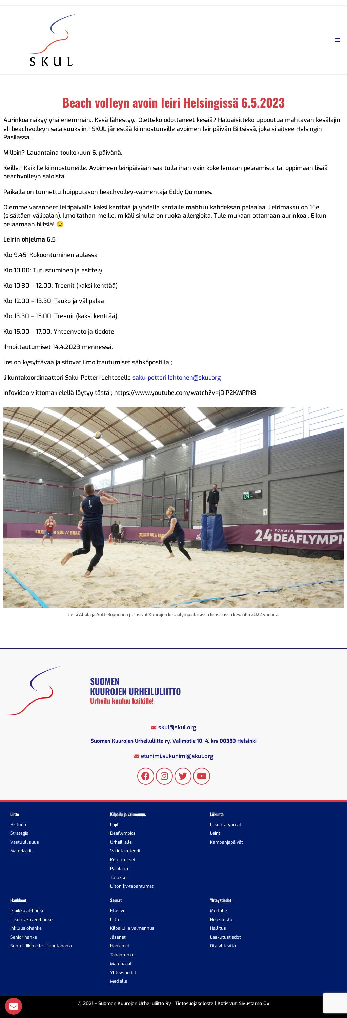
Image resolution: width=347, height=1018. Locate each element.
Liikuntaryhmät (225, 824)
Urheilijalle (121, 842)
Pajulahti (119, 868)
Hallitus (218, 928)
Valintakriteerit (125, 851)
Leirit (215, 833)
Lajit (114, 824)
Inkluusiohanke (26, 928)
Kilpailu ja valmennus (132, 928)
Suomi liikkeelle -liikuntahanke (41, 946)
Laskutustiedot (225, 937)
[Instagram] (164, 776)
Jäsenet (118, 937)
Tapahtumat (122, 955)
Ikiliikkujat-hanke (27, 911)
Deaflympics (123, 833)
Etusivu (118, 911)
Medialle (118, 981)
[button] (338, 40)
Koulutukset (123, 860)
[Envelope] (13, 1006)
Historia (18, 824)
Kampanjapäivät (226, 842)
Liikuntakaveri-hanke (31, 919)
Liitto (115, 919)
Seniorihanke (23, 937)
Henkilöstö (221, 919)
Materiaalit (21, 851)
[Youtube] (201, 776)
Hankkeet (119, 946)
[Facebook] (145, 776)
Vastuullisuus (24, 842)
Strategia (19, 833)
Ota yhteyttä (223, 946)
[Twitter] (183, 776)
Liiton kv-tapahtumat (132, 886)
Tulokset (119, 877)
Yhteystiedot (123, 972)
